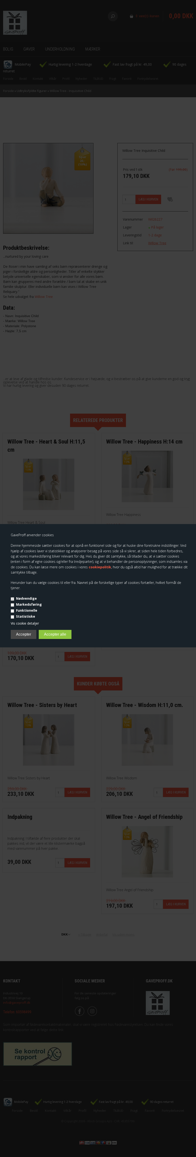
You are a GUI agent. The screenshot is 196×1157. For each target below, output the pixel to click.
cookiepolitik (100, 567)
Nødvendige (26, 598)
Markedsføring (29, 604)
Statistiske (25, 616)
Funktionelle (26, 610)
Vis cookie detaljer (25, 623)
